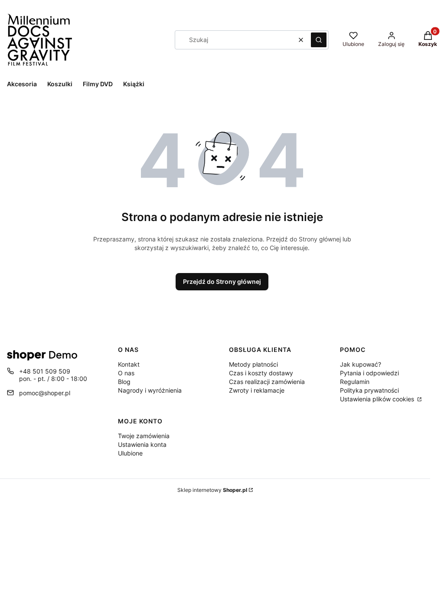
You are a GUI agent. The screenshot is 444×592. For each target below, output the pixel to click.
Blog (124, 381)
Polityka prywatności (369, 390)
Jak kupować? (360, 364)
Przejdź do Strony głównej (222, 281)
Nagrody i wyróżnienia (150, 390)
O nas (126, 373)
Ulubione (130, 453)
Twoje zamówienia (144, 435)
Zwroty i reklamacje (256, 390)
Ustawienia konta (142, 444)
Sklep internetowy (212, 490)
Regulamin (354, 381)
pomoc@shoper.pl (44, 393)
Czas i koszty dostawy (261, 373)
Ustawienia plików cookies (378, 399)
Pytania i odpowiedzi (369, 373)
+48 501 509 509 (44, 371)
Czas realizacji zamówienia (267, 381)
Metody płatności (253, 364)
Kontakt (129, 364)
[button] (318, 40)
